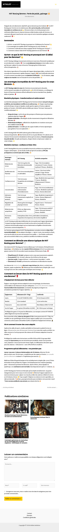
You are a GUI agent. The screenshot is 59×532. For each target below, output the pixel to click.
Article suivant (52, 387)
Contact (29, 513)
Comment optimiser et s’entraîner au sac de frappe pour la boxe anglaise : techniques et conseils (16, 441)
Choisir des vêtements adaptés (44, 285)
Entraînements (29, 16)
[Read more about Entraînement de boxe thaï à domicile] (42, 407)
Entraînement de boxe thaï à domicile (40, 418)
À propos (29, 515)
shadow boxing (17, 265)
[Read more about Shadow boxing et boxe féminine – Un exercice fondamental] (17, 406)
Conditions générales (29, 517)
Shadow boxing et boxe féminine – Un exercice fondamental (16, 416)
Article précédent (8, 387)
